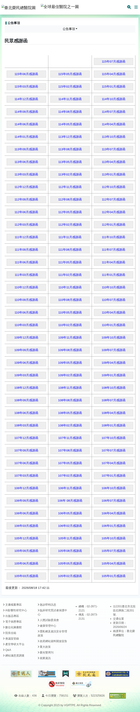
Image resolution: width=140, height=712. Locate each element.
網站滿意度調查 (14, 655)
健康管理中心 (48, 625)
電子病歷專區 (13, 621)
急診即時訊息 (48, 604)
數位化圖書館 (13, 627)
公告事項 (69, 29)
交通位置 (118, 618)
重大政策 (45, 646)
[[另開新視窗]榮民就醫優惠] (47, 674)
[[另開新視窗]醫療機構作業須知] (117, 674)
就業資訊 (45, 658)
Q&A (8, 649)
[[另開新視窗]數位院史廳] (87, 674)
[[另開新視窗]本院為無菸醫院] (57, 684)
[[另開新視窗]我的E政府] (66, 674)
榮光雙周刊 (46, 652)
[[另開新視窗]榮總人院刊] (21, 674)
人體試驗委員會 (49, 620)
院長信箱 (10, 632)
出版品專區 (12, 616)
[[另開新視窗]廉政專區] (81, 684)
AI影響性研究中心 (16, 610)
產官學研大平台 (14, 644)
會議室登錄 (12, 638)
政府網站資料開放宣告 (53, 641)
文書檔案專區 (13, 604)
